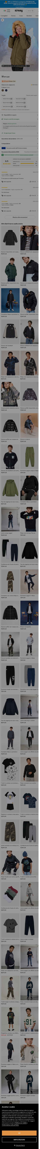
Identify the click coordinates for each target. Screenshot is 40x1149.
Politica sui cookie (21, 1123)
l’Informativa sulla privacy (10, 1125)
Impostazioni (19, 1140)
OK (19, 1133)
